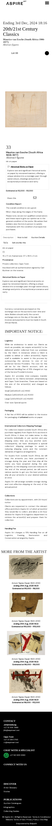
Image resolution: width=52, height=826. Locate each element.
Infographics (9, 807)
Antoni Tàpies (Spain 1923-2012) (26, 586)
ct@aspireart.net (11, 742)
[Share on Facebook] (20, 198)
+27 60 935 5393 (17, 755)
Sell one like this (19, 242)
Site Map (44, 819)
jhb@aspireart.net (12, 730)
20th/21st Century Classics (20, 31)
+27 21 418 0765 (11, 739)
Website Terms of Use (15, 819)
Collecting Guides (11, 811)
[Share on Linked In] (25, 198)
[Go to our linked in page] (11, 768)
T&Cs (5, 242)
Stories (7, 791)
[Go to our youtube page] (16, 768)
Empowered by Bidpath (26, 823)
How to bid (22, 237)
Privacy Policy (32, 819)
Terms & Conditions (41, 817)
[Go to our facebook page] (6, 768)
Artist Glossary (10, 787)
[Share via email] (35, 198)
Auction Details (38, 237)
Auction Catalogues (12, 803)
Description (8, 237)
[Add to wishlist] (47, 53)
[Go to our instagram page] (30, 198)
